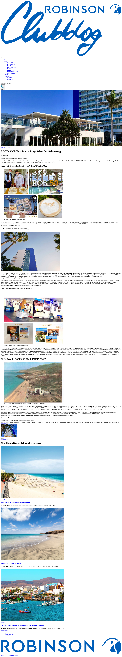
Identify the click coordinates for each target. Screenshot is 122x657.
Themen (6, 61)
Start (5, 60)
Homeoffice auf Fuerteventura (11, 563)
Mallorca (9, 77)
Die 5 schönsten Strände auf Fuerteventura (15, 502)
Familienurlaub (11, 70)
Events (9, 68)
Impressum (7, 632)
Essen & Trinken (11, 67)
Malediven (10, 79)
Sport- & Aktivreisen (12, 62)
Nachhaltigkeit (11, 73)
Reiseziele (6, 76)
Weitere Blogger (5, 439)
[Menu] (1, 57)
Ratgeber (9, 65)
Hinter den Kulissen (12, 71)
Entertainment (11, 64)
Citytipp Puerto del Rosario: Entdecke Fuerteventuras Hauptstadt (23, 625)
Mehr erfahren (4, 423)
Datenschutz (7, 635)
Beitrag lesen (4, 507)
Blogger (6, 74)
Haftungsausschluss (9, 634)
